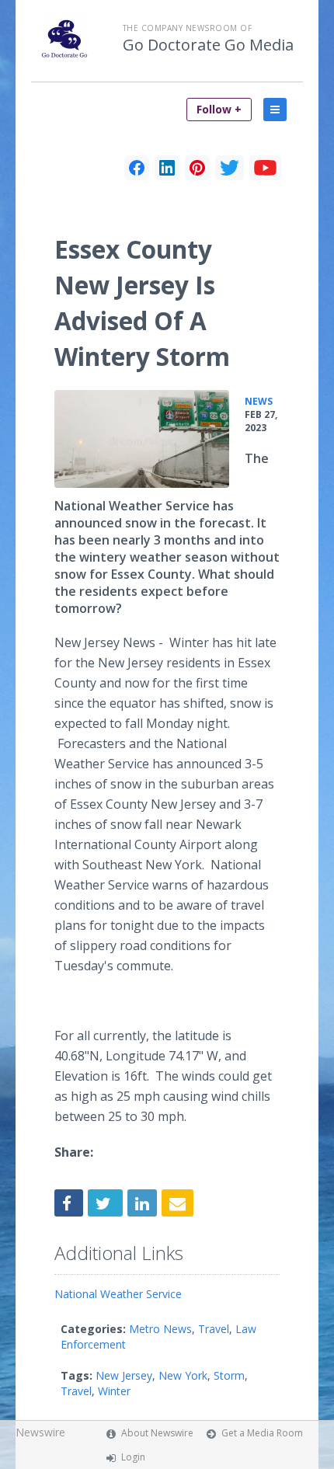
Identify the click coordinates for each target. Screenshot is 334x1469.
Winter (114, 1391)
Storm (229, 1375)
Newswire (40, 1432)
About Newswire (157, 1432)
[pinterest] (197, 167)
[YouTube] (265, 167)
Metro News (160, 1328)
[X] (229, 167)
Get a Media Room (262, 1432)
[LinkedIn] (167, 167)
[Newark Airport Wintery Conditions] (141, 439)
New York (182, 1375)
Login (133, 1457)
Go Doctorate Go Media (208, 45)
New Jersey (124, 1375)
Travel (213, 1328)
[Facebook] (136, 167)
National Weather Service (118, 1293)
